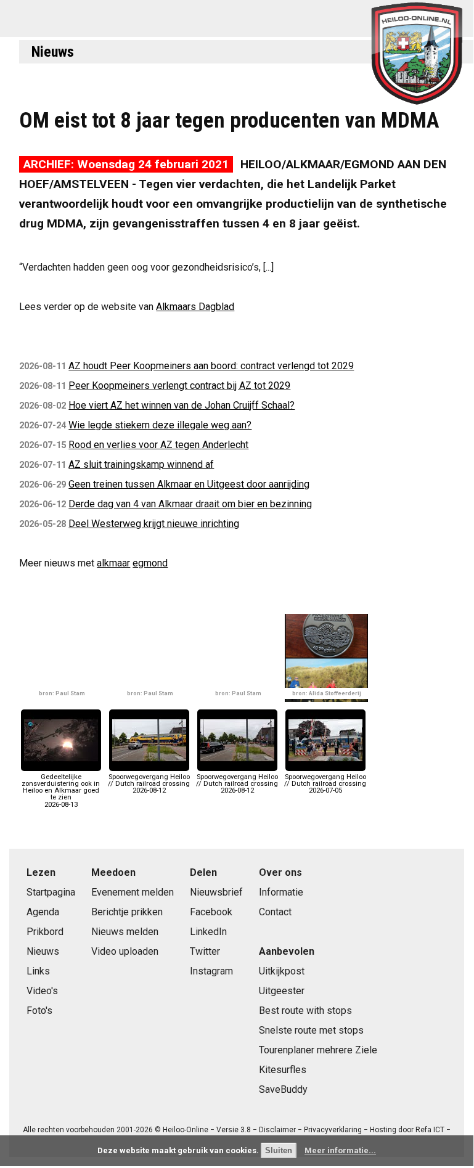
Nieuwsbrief (216, 892)
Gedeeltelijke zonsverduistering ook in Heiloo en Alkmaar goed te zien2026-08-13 (61, 791)
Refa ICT (429, 1129)
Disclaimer (277, 1129)
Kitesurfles (282, 1070)
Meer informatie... (340, 1150)
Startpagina (51, 892)
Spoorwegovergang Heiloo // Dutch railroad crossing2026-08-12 (149, 783)
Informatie (281, 892)
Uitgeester (281, 991)
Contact (275, 912)
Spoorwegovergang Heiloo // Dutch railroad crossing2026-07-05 (325, 783)
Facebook (211, 912)
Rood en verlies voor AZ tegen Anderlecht (158, 445)
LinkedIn (208, 931)
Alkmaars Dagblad (195, 306)
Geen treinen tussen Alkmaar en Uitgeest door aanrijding (188, 484)
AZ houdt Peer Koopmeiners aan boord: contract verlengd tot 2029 (211, 366)
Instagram (211, 971)
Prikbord (45, 931)
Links (38, 971)
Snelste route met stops (311, 1030)
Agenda (43, 912)
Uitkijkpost (281, 971)
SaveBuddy (283, 1089)
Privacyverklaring (333, 1129)
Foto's (39, 1010)
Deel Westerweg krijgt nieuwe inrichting (153, 523)
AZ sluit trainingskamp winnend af (141, 464)
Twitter (205, 951)
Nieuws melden (124, 931)
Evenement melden (132, 892)
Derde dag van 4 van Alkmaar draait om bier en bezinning (190, 504)
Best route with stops (305, 1010)
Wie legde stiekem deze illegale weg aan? (159, 425)
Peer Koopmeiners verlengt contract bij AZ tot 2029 (179, 385)
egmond (150, 563)
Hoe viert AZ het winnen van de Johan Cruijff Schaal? (181, 405)
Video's (42, 991)
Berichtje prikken (127, 912)
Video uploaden (124, 951)
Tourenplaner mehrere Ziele (318, 1050)
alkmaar (113, 563)
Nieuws (52, 51)
